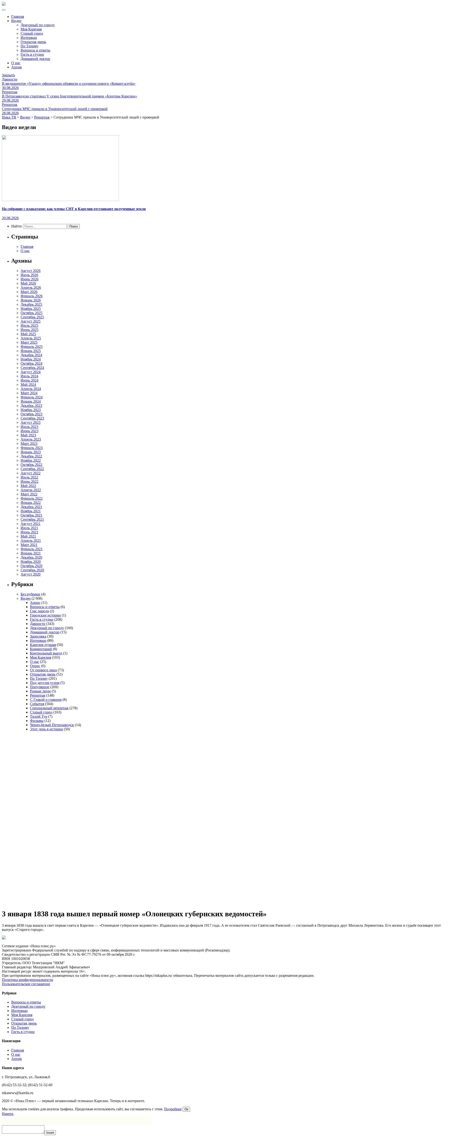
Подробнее (173, 1109)
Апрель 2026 (31, 288)
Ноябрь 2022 (31, 460)
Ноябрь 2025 (31, 309)
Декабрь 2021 (31, 507)
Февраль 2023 (32, 448)
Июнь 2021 (29, 532)
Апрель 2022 (31, 490)
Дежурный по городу (38, 25)
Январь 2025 (31, 351)
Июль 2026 (29, 275)
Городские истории (45, 615)
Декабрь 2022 (31, 456)
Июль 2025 (29, 325)
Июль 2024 (29, 376)
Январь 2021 (31, 553)
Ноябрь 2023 (31, 410)
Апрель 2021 (31, 540)
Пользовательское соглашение (26, 984)
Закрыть (8, 75)
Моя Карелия (31, 29)
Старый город (32, 33)
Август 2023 (30, 422)
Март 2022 (29, 494)
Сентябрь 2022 (32, 469)
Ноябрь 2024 (31, 359)
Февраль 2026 (32, 296)
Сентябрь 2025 (32, 317)
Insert (50, 1132)
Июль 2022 (29, 477)
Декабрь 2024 (31, 355)
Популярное (39, 687)
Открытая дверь (33, 42)
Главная (17, 17)
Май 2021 (28, 536)
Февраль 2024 (32, 397)
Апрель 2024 (31, 389)
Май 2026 (28, 283)
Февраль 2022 (32, 498)
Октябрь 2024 (31, 363)
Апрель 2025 (31, 338)
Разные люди (40, 691)
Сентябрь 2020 (32, 570)
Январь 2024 (31, 401)
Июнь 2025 (29, 330)
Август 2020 (30, 574)
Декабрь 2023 (31, 406)
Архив (16, 67)
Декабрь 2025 (31, 304)
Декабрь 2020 (31, 557)
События (37, 704)
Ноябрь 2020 (31, 562)
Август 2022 (30, 473)
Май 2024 (28, 384)
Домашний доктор (35, 59)
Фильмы (36, 721)
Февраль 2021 (32, 549)
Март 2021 (29, 545)
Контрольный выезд (46, 653)
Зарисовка (38, 636)
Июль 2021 (29, 528)
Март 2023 (29, 444)
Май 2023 (28, 435)
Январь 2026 (31, 300)
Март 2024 (29, 393)
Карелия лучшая (43, 645)
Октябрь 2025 (31, 313)
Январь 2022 (31, 503)
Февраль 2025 (32, 347)
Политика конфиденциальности (27, 980)
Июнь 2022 (29, 481)
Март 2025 (29, 342)
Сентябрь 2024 (32, 368)
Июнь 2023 (29, 431)
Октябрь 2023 (31, 414)
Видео (16, 21)
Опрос (35, 666)
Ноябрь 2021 (31, 511)
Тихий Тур (38, 716)
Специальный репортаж (49, 708)
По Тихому (29, 46)
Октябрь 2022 (31, 465)
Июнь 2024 (29, 380)
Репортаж (37, 695)
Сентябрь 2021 (32, 519)
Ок (186, 1109)
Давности (37, 624)
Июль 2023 (29, 427)
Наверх (8, 1114)
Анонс (35, 603)
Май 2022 (28, 486)
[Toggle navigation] (4, 10)
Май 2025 (28, 334)
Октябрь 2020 (31, 566)
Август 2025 (30, 321)
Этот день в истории (46, 729)
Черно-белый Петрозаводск (52, 725)
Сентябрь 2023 (32, 418)
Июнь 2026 (29, 279)
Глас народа (39, 611)
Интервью (29, 38)
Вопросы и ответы (35, 50)
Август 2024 (30, 372)
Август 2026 (30, 271)
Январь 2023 (31, 452)
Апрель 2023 (31, 439)
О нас (15, 63)
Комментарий (41, 649)
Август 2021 (30, 524)
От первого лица (43, 670)
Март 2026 (29, 292)
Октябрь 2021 (31, 515)
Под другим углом (44, 683)
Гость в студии (32, 54)
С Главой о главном (46, 700)
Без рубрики (30, 594)
